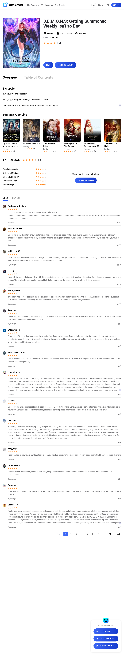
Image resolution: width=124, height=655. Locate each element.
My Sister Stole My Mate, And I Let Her (11, 145)
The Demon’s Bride (49, 145)
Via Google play (107, 646)
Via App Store (107, 639)
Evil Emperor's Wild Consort (70, 145)
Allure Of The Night (110, 145)
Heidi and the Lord (31, 144)
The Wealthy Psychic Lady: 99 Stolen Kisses (91, 145)
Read (48, 65)
